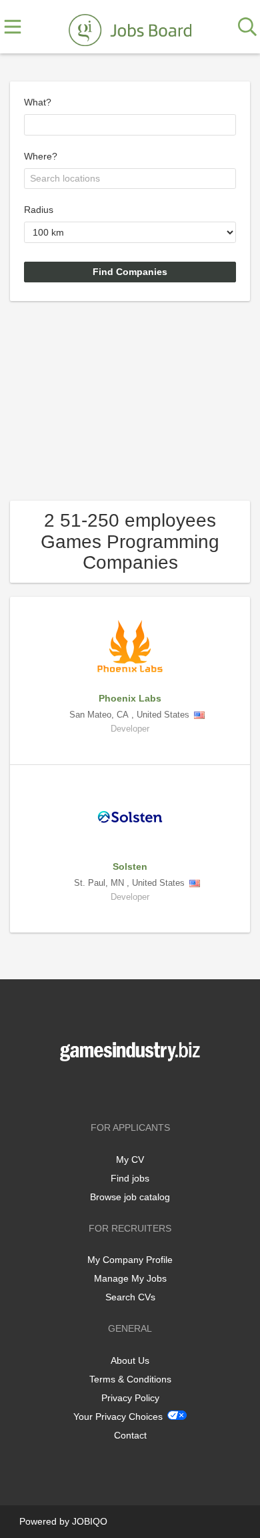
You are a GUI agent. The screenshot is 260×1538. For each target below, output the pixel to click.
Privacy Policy (130, 1397)
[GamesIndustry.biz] (130, 27)
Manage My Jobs (130, 1278)
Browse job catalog (130, 1197)
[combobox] (130, 125)
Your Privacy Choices (118, 1416)
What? (37, 102)
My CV (130, 1159)
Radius (38, 209)
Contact (130, 1435)
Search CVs (130, 1297)
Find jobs (130, 1178)
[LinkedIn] (152, 1089)
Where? (40, 156)
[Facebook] (110, 1089)
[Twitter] (132, 1089)
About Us (130, 1360)
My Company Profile (130, 1259)
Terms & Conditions (130, 1379)
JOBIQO (89, 1521)
